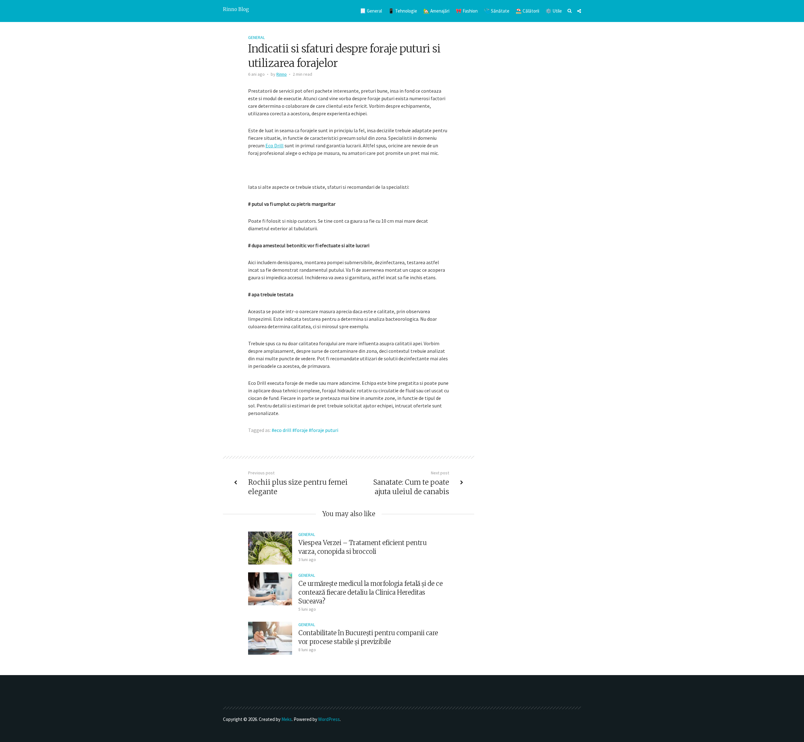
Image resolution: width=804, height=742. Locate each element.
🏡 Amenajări (436, 11)
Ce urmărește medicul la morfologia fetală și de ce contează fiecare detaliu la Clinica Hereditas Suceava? (370, 592)
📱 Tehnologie (402, 11)
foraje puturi (324, 430)
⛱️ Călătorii (527, 11)
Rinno (281, 74)
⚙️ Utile (554, 11)
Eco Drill (274, 145)
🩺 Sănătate (496, 11)
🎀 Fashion (467, 11)
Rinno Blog (236, 9)
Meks (286, 719)
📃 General (371, 11)
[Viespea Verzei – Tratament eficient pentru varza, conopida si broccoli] (270, 547)
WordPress (329, 719)
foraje (301, 430)
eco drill (282, 430)
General (256, 37)
